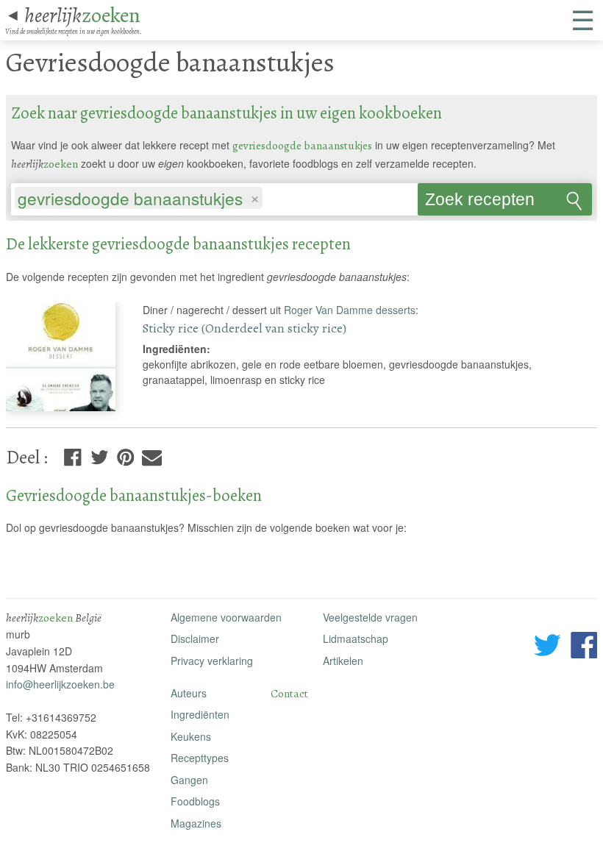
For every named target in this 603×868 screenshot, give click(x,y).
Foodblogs (195, 801)
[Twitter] (99, 454)
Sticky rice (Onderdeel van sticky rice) (244, 328)
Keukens (191, 736)
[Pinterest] (125, 454)
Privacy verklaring (212, 660)
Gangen (189, 779)
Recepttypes (200, 757)
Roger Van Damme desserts (349, 309)
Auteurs (189, 693)
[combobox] (214, 195)
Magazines (196, 823)
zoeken (82, 15)
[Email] (152, 454)
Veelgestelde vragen (370, 617)
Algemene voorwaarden (226, 617)
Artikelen (343, 660)
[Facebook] (72, 454)
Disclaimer (195, 638)
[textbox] (272, 199)
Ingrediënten (200, 714)
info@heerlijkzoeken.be (60, 684)
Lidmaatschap (355, 638)
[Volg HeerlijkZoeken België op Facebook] (584, 647)
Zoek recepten (480, 199)
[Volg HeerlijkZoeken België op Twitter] (547, 647)
